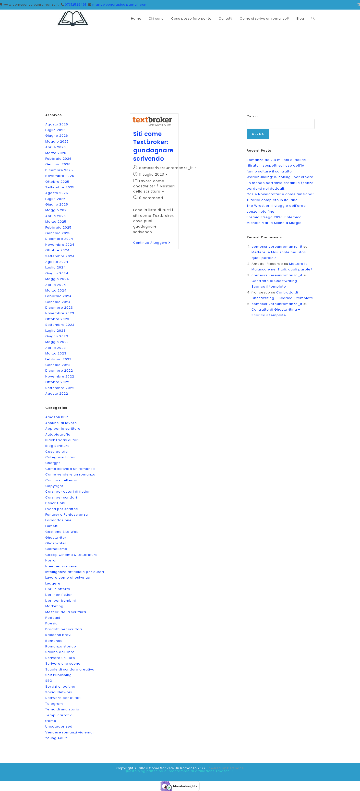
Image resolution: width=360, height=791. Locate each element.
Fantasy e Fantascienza (66, 514)
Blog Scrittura (57, 445)
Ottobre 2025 (57, 181)
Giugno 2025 (56, 204)
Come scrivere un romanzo (70, 468)
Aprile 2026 (55, 147)
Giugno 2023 (56, 336)
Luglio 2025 (55, 198)
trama (50, 720)
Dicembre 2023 (59, 307)
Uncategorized (58, 726)
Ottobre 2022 (57, 382)
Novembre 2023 (59, 313)
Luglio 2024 (55, 267)
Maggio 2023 (57, 342)
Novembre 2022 (59, 376)
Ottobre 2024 (57, 250)
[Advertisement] (180, 64)
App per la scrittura (63, 428)
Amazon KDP (56, 417)
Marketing (54, 606)
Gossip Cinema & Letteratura (71, 554)
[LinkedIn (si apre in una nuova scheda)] (357, 4)
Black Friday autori (62, 440)
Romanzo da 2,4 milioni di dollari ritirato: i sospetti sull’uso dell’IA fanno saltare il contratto (276, 166)
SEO (48, 680)
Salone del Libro (60, 652)
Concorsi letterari (61, 480)
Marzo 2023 (55, 353)
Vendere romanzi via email (70, 732)
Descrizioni (55, 503)
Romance (54, 640)
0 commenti (151, 197)
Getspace (235, 768)
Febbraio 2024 (58, 296)
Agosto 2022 (56, 393)
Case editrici (57, 451)
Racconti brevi (58, 635)
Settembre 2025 (59, 187)
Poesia (51, 623)
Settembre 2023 (59, 324)
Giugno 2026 (56, 135)
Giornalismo (56, 549)
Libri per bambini (60, 600)
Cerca (252, 116)
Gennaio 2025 (58, 233)
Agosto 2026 (56, 124)
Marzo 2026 (55, 153)
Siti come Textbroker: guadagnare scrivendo (153, 146)
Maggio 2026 (57, 141)
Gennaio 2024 (58, 302)
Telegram (54, 703)
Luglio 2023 (55, 330)
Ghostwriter (55, 537)
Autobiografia (58, 434)
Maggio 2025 (57, 210)
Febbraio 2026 (58, 158)
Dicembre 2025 (59, 170)
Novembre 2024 (59, 244)
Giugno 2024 (56, 273)
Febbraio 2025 (58, 227)
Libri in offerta (57, 589)
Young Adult (56, 738)
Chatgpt (52, 463)
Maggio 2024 (57, 279)
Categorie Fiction (61, 457)
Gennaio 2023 (58, 365)
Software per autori (63, 697)
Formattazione (58, 520)
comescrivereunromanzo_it (166, 167)
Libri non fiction (59, 594)
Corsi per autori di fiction (68, 491)
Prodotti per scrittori (63, 629)
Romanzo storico (60, 646)
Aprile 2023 (55, 347)
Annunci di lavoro (61, 423)
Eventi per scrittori (61, 509)
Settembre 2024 (60, 256)
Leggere (52, 583)
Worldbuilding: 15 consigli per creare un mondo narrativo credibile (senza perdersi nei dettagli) (280, 183)
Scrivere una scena (63, 663)
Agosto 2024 (56, 261)
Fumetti (52, 526)
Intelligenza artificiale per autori (74, 572)
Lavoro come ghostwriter (148, 184)
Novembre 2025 (59, 175)
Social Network (58, 692)
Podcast (52, 617)
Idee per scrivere (61, 566)
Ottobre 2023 (57, 319)
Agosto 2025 (56, 193)
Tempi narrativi (59, 715)
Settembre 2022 (59, 388)
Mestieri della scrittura (154, 189)
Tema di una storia (62, 709)
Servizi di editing (60, 686)
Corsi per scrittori (61, 497)
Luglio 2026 (55, 130)
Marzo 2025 (55, 221)
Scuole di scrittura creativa (70, 669)
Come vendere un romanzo (70, 474)
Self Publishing (58, 675)
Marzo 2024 (56, 290)
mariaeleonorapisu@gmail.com (120, 4)
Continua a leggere (151, 243)
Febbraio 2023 (58, 359)
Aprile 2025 (55, 216)
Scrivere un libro (60, 658)
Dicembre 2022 (59, 370)
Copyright (54, 486)
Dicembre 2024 (59, 238)
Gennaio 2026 (58, 164)
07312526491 (75, 4)
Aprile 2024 (55, 284)
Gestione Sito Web (62, 531)
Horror (51, 560)
